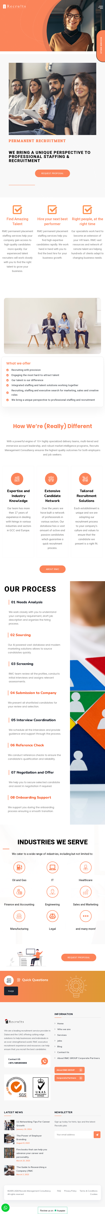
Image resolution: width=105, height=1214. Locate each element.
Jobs (59, 1040)
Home (60, 1023)
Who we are (64, 1029)
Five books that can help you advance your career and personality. (31, 1153)
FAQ (59, 1191)
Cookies (93, 1194)
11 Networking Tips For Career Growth (33, 1123)
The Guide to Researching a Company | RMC (31, 1169)
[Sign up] (97, 1134)
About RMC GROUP (66, 1070)
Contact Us (63, 1052)
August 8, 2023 (23, 1143)
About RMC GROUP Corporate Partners (78, 1058)
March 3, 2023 (22, 1174)
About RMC (52, 569)
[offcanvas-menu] (100, 7)
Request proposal (52, 173)
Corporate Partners (66, 1078)
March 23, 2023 (23, 1161)
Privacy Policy (70, 1191)
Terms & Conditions (88, 1191)
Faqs (11, 991)
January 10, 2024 (24, 1129)
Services (62, 1035)
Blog (59, 1046)
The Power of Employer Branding (29, 1137)
